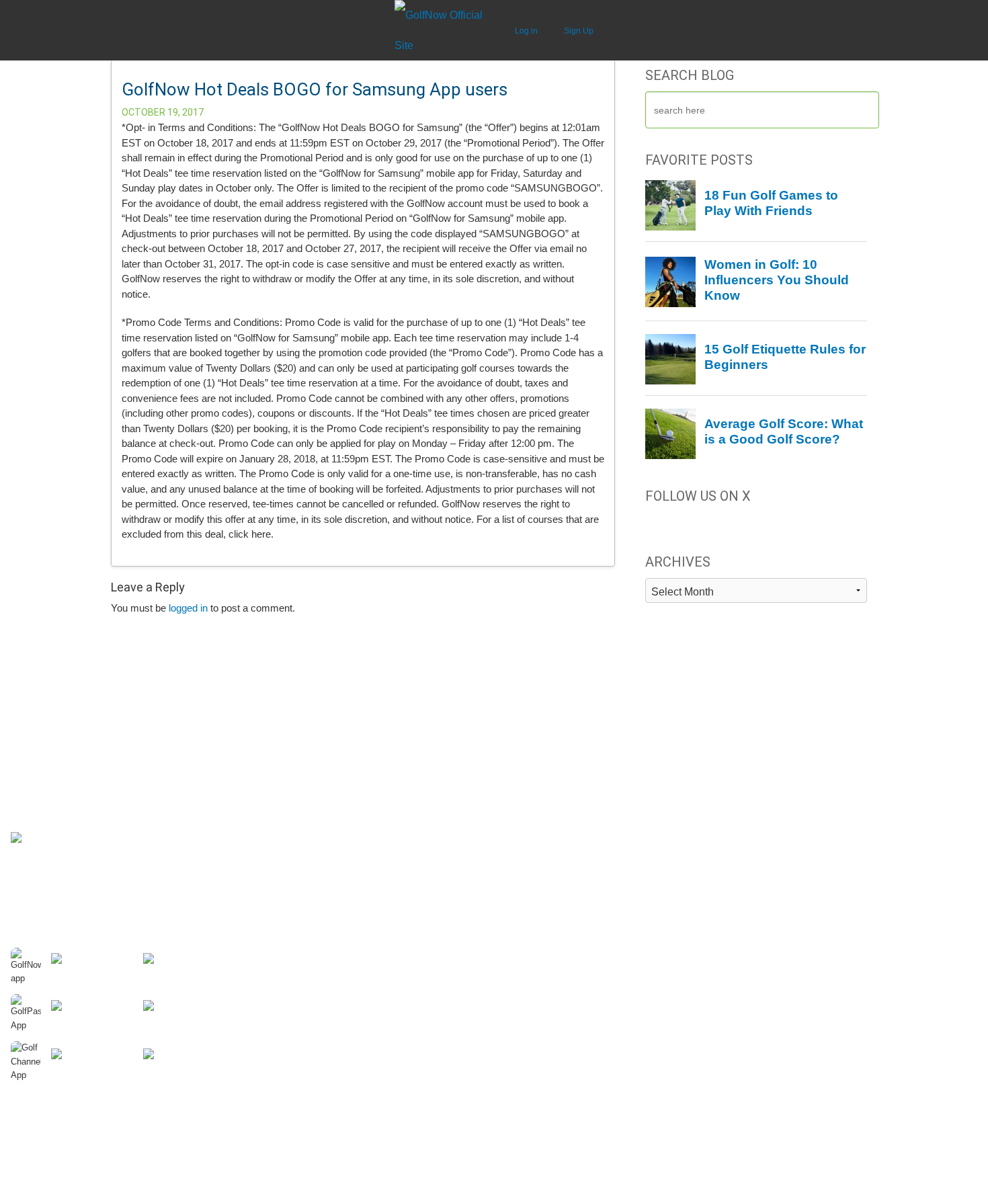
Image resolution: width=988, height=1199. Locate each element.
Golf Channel (768, 715)
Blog (263, 836)
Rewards (29, 782)
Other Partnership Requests (556, 768)
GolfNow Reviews (291, 795)
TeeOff (754, 755)
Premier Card (39, 795)
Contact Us (34, 742)
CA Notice (31, 852)
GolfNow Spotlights (294, 889)
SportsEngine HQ (777, 768)
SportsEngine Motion (784, 782)
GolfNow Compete (779, 742)
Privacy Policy (40, 822)
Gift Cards (32, 768)
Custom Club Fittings (298, 903)
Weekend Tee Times (297, 742)
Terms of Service (46, 865)
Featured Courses (292, 876)
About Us (30, 715)
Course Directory (290, 768)
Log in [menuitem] (527, 31)
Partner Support (531, 715)
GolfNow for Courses (541, 742)
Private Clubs (282, 863)
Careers (28, 728)
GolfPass (759, 728)
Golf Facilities (525, 728)
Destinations (280, 715)
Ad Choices (35, 809)
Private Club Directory (300, 782)
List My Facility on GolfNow (554, 755)
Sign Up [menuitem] (578, 31)
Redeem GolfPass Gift (301, 755)
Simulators (276, 849)
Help (20, 755)
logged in (188, 608)
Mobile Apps (280, 809)
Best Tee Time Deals (297, 728)
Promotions (278, 822)
